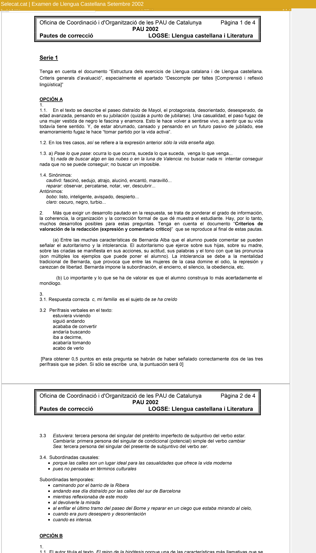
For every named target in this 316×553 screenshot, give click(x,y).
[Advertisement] (303, 33)
